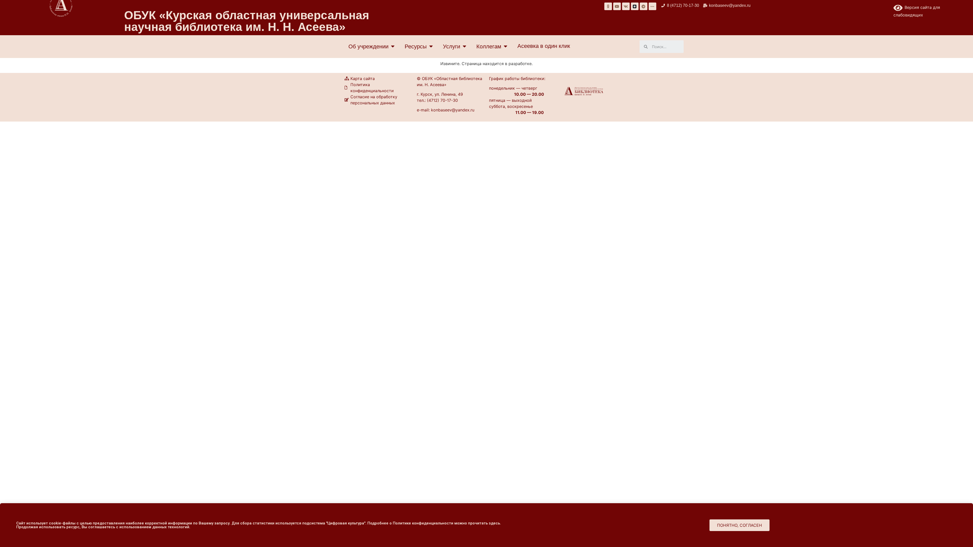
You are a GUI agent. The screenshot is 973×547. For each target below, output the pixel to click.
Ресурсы (416, 46)
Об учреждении (368, 46)
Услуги (451, 46)
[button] (739, 525)
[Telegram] (643, 6)
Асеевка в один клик (543, 46)
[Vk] (626, 6)
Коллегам (488, 46)
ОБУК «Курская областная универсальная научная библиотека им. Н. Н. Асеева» (246, 21)
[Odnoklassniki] (608, 6)
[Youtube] (617, 6)
